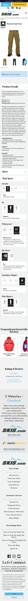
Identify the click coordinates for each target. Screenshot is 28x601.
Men (5, 18)
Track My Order (14, 478)
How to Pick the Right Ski (14, 532)
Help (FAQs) (14, 518)
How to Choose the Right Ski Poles (14, 541)
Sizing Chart (4, 67)
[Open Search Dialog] (8, 8)
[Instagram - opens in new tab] (14, 556)
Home (2, 18)
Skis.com (6, 4)
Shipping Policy (14, 505)
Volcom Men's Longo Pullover (9, 354)
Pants (2, 19)
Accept (14, 593)
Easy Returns (14, 485)
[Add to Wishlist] (15, 337)
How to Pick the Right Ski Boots (14, 536)
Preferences (14, 597)
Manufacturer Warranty (14, 512)
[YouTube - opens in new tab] (19, 556)
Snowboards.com (19, 4)
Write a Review (14, 381)
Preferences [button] (8, 589)
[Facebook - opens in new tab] (9, 556)
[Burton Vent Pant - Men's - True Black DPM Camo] (14, 61)
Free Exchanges (14, 482)
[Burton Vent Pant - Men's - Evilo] (5, 61)
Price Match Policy (14, 515)
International (14, 508)
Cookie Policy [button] (22, 586)
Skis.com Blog (14, 545)
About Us (14, 548)
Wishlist (14, 488)
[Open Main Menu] (23, 13)
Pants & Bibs (24, 18)
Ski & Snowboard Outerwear (14, 18)
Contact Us (14, 502)
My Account (14, 475)
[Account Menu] (12, 8)
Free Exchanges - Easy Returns (14, 1)
